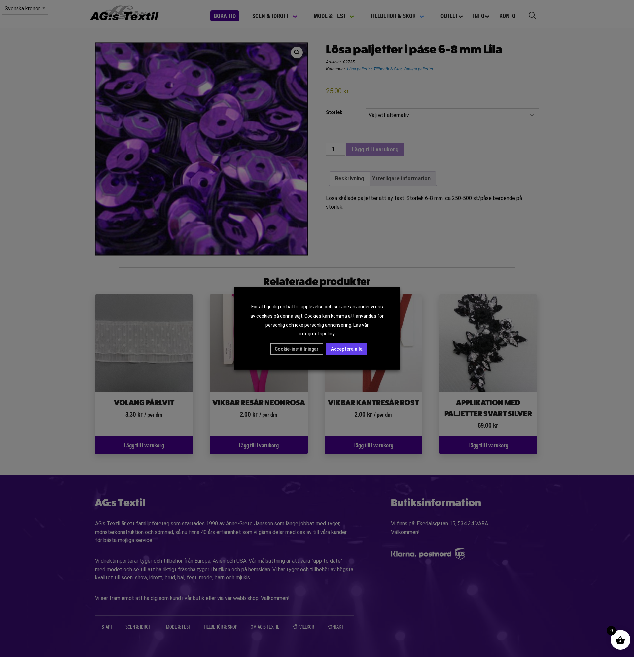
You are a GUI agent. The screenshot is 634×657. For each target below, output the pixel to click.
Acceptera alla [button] (347, 349)
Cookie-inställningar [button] (297, 349)
